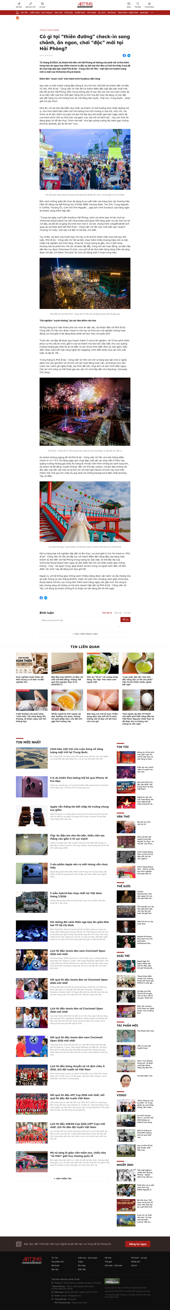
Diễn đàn (82, 1269)
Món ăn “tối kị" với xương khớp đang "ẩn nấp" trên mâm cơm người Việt (102, 679)
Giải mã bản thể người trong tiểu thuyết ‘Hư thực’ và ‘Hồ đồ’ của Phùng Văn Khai (145, 841)
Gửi (127, 620)
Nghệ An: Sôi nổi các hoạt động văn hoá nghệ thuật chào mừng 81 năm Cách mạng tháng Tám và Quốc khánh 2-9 (145, 804)
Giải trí (123, 956)
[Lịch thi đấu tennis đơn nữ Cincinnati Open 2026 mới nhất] (32, 1017)
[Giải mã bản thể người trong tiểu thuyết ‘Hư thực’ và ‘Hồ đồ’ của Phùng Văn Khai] (126, 842)
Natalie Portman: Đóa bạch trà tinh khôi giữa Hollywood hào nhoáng (145, 941)
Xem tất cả (107, 613)
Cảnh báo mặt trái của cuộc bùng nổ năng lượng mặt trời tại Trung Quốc (76, 750)
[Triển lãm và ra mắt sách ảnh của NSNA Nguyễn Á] (126, 1190)
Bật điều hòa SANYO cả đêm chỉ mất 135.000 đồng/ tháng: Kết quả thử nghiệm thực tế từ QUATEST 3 (67, 681)
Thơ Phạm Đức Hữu (145, 1031)
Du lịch (102, 12)
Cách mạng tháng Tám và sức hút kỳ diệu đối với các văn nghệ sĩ (145, 855)
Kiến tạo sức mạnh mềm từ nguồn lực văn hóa (145, 769)
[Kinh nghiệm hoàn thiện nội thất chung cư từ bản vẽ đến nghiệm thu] (32, 663)
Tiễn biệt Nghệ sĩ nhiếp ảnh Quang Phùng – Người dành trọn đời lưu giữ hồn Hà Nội (144, 1174)
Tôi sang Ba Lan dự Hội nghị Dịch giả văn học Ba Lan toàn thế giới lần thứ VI (145, 911)
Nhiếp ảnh (125, 1165)
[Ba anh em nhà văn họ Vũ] (126, 827)
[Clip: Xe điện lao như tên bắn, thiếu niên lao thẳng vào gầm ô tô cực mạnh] (32, 844)
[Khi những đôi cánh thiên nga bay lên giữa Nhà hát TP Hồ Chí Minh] (32, 931)
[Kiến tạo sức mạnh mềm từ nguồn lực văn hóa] (126, 772)
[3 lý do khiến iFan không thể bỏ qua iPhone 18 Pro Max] (32, 786)
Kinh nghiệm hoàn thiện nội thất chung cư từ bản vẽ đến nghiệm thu (30, 679)
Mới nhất (117, 613)
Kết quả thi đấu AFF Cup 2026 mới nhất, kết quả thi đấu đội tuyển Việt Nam (77, 1096)
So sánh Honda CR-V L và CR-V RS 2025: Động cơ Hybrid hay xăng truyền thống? (145, 1120)
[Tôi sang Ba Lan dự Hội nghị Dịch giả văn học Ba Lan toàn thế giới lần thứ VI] (126, 911)
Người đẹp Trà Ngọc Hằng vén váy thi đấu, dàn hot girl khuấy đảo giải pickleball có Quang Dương (145, 967)
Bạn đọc (144, 12)
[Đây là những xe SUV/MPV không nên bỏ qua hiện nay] (126, 1135)
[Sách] (126, 1066)
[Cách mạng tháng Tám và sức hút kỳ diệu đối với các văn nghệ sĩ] (126, 857)
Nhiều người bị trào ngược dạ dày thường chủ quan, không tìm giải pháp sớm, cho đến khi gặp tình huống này (66, 718)
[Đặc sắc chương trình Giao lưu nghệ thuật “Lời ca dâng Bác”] (126, 1011)
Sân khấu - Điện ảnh (128, 12)
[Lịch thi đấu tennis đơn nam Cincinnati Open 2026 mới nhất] (32, 959)
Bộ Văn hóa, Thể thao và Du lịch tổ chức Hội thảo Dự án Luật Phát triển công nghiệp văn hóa (145, 1206)
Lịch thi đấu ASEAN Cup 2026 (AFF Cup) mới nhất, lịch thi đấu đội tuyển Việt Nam (77, 1125)
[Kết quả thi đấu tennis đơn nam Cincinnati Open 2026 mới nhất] (32, 1046)
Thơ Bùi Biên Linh (144, 1076)
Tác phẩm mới (127, 1025)
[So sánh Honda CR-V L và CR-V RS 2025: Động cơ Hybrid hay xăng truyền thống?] (126, 1120)
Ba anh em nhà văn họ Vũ (143, 823)
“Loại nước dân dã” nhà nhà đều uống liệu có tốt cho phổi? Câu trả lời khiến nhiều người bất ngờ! (137, 681)
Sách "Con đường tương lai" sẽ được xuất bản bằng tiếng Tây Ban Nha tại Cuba (145, 1065)
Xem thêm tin (63, 1178)
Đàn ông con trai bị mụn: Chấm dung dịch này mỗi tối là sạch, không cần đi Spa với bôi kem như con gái (102, 718)
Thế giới (68, 12)
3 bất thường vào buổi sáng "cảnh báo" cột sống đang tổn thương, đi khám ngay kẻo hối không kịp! (31, 718)
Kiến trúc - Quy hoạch (41, 12)
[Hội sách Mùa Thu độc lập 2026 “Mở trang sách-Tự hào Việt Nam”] (126, 787)
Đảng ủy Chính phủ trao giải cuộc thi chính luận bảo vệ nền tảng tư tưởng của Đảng (145, 756)
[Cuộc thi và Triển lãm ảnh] (126, 1220)
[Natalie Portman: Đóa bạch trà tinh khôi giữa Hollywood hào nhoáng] (126, 941)
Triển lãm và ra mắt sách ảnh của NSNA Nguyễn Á (145, 1187)
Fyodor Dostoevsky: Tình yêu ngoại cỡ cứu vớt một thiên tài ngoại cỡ (144, 896)
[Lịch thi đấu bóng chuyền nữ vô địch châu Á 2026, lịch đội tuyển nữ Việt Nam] (32, 1075)
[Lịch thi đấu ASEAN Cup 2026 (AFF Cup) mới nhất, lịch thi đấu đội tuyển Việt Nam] (32, 1132)
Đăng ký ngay (137, 1244)
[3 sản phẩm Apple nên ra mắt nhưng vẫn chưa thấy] (32, 873)
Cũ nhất (127, 613)
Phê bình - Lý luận (139, 1258)
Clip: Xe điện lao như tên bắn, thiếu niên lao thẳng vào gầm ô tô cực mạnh (77, 837)
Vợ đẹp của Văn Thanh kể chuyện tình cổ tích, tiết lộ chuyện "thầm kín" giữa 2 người (145, 995)
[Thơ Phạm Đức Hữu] (126, 1036)
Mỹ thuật (91, 12)
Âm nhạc (112, 12)
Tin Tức (24, 12)
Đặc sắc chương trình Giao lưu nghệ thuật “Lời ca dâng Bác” (145, 1009)
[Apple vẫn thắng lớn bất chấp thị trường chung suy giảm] (32, 815)
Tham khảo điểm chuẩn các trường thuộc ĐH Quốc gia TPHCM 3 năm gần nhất (145, 980)
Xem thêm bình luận (86, 634)
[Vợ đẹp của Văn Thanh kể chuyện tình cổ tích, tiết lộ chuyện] (126, 996)
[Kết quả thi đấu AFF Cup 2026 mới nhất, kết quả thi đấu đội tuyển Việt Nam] (32, 1104)
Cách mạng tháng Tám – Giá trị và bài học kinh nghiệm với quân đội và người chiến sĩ (145, 871)
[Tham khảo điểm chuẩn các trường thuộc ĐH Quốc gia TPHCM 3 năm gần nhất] (126, 981)
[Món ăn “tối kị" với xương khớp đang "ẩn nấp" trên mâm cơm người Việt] (103, 663)
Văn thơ (58, 12)
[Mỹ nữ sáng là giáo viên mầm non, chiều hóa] (32, 1161)
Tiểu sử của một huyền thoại (144, 1047)
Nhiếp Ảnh (80, 12)
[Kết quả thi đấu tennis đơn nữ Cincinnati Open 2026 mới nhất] (32, 988)
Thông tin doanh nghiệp (49, 30)
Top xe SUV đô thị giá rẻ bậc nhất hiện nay (144, 1147)
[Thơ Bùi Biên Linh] (126, 1081)
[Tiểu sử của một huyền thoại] (126, 1051)
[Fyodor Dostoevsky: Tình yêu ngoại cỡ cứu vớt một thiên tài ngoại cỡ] (126, 896)
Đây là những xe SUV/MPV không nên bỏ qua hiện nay (144, 1133)
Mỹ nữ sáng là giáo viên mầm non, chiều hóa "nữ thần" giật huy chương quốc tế (78, 1154)
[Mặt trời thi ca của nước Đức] (126, 926)
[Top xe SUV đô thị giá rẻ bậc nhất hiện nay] (126, 1150)
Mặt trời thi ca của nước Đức (145, 922)
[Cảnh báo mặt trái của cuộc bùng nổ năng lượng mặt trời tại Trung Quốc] (32, 758)
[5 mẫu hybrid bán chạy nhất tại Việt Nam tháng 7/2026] (32, 902)
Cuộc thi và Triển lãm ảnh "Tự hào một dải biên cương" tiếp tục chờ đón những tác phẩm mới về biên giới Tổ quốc (145, 1222)
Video (121, 1095)
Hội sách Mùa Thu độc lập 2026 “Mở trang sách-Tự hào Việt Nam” (145, 785)
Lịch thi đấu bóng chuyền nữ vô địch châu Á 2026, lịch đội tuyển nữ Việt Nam (77, 1068)
